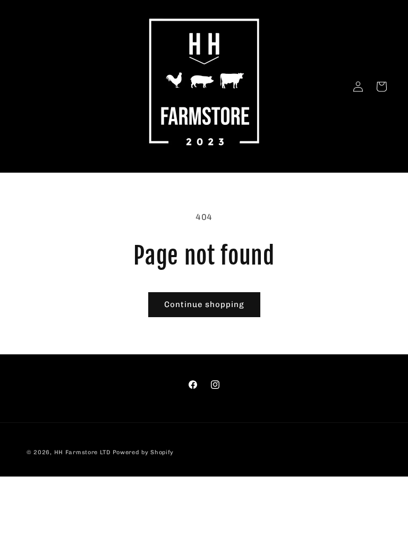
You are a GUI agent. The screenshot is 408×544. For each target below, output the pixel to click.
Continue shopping (204, 304)
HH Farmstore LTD (82, 452)
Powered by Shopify (143, 452)
